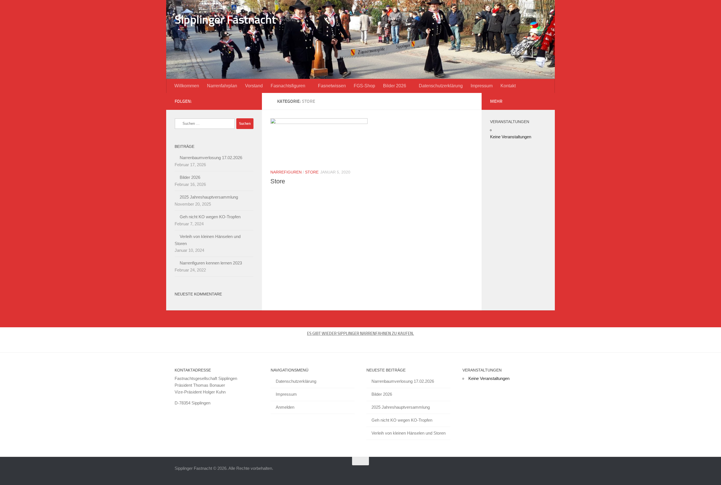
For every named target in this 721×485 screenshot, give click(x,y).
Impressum (482, 85)
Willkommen (186, 85)
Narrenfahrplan (222, 85)
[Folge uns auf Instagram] (250, 101)
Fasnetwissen (332, 85)
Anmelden (285, 407)
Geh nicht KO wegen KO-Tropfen (210, 216)
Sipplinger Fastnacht (225, 20)
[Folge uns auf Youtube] (232, 101)
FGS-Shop (364, 85)
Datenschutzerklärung (441, 85)
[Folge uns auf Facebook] (241, 101)
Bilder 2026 (394, 85)
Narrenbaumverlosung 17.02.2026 (211, 157)
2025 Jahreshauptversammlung (209, 197)
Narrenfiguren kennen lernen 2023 (211, 263)
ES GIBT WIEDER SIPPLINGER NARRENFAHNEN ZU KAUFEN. (360, 333)
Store (312, 172)
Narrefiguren (286, 172)
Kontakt (508, 85)
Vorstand (254, 85)
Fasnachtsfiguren (288, 85)
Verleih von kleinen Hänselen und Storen (408, 433)
